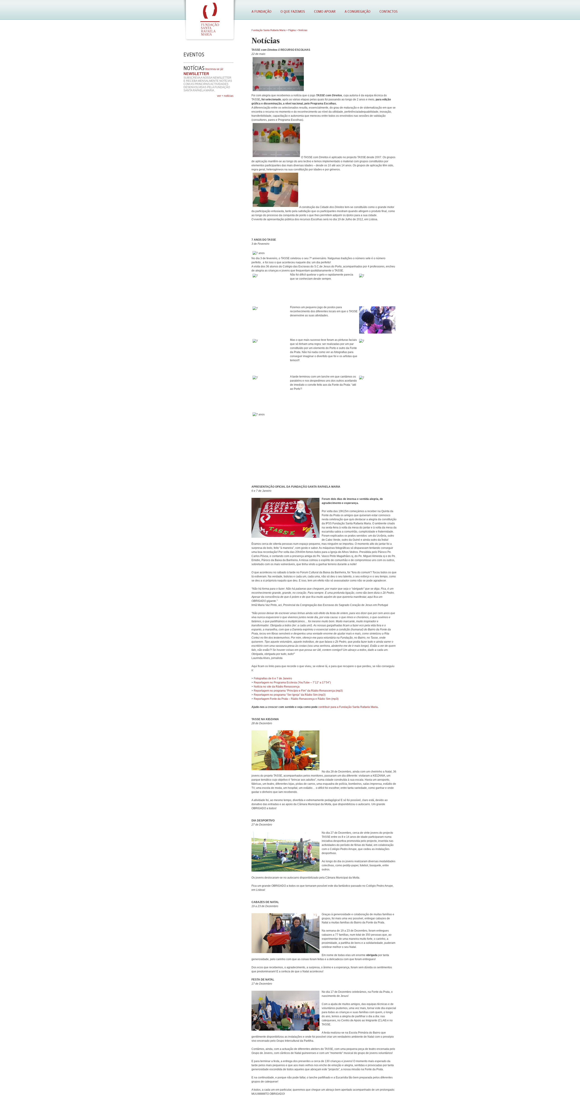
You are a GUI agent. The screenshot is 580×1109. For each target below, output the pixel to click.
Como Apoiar (325, 11)
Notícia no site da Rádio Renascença (277, 686)
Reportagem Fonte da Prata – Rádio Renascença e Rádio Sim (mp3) (296, 698)
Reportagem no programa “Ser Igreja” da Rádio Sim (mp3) (290, 694)
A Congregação (357, 11)
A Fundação (261, 11)
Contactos (388, 11)
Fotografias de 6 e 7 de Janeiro (273, 678)
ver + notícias (225, 95)
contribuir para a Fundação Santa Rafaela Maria (348, 707)
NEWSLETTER (196, 74)
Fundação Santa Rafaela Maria (268, 30)
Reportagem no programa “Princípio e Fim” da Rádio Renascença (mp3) (298, 690)
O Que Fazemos (292, 11)
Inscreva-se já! (214, 69)
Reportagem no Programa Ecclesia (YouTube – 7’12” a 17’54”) (292, 682)
